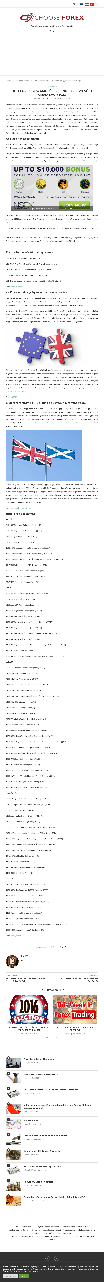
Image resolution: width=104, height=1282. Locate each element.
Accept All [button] (24, 1276)
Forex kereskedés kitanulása (39, 1059)
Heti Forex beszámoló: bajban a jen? (42, 1166)
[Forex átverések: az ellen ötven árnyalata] (13, 1139)
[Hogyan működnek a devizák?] (13, 1185)
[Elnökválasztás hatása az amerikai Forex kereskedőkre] (29, 1009)
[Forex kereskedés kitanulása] (13, 1063)
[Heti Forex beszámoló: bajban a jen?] (13, 1170)
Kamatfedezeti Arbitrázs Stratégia (42, 1151)
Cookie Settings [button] (10, 1276)
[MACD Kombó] (13, 1124)
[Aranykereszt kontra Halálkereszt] (13, 1078)
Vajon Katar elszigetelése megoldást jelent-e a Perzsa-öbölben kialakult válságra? (57, 1106)
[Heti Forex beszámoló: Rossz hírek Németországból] (13, 1093)
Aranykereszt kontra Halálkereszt (41, 1074)
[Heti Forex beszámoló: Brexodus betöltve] (75, 1009)
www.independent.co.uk (21, 508)
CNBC (14, 397)
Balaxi (45, 98)
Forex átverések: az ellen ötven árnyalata (45, 1136)
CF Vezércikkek (22, 81)
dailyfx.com (16, 935)
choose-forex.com (52, 1226)
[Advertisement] (52, 56)
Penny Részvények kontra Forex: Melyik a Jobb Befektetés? (54, 1197)
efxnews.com (17, 247)
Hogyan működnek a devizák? (39, 1182)
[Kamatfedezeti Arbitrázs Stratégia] (13, 1155)
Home (8, 81)
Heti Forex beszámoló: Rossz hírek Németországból (51, 1090)
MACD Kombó (31, 1120)
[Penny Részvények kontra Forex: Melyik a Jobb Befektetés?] (13, 1201)
